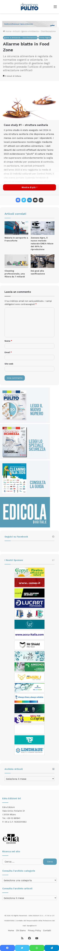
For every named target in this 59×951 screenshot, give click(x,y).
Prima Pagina (44, 38)
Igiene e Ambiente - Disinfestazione (38, 31)
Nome (8, 341)
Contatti (47, 930)
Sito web (9, 364)
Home (8, 31)
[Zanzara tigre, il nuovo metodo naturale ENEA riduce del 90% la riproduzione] (42, 228)
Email (8, 352)
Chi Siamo (21, 930)
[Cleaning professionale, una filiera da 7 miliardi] (16, 261)
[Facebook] (18, 200)
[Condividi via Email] (35, 200)
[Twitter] (23, 200)
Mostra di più (29, 187)
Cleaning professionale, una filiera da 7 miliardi (15, 274)
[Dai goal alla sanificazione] (42, 261)
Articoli (16, 31)
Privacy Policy (34, 930)
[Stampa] (41, 200)
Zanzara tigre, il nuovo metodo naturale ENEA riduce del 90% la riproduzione (42, 243)
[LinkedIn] (29, 200)
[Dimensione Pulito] (29, 6)
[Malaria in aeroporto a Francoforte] (16, 228)
